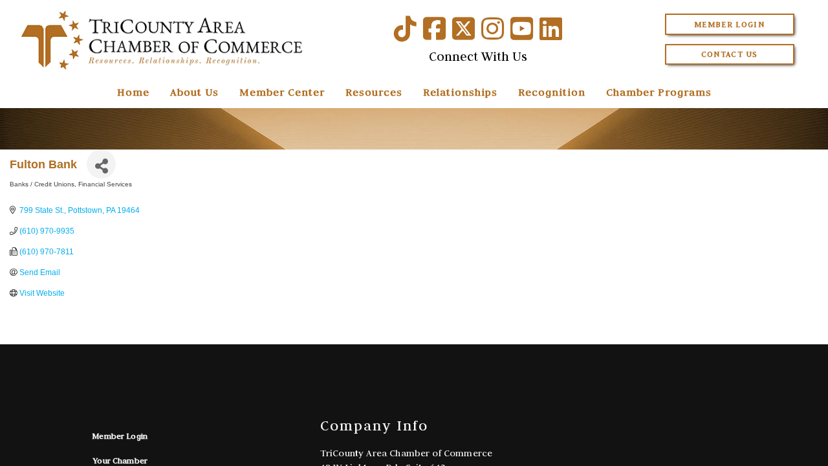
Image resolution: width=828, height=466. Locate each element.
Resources (373, 91)
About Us (194, 91)
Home (133, 91)
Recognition (551, 91)
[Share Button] (101, 164)
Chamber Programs (659, 91)
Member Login (729, 24)
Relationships (460, 91)
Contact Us (729, 54)
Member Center (282, 91)
